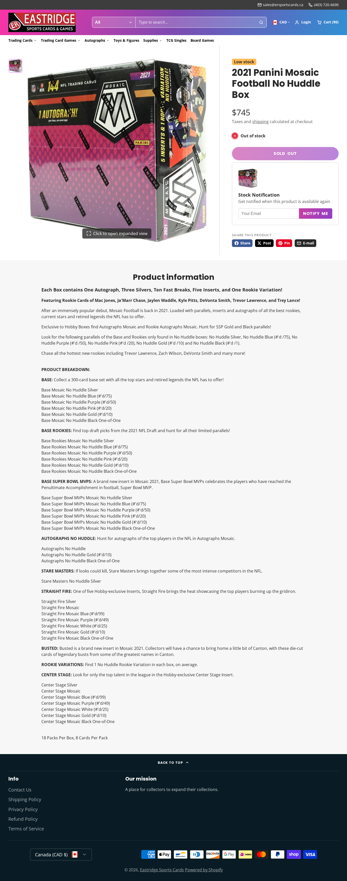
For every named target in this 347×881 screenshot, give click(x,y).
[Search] (261, 22)
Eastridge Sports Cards (162, 870)
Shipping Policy (24, 799)
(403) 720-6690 (326, 4)
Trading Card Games (58, 40)
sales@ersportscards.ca (283, 4)
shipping (260, 121)
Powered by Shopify (204, 870)
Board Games (202, 40)
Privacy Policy (23, 809)
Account (303, 22)
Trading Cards (20, 40)
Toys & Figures (126, 40)
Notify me (315, 214)
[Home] (42, 22)
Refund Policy (23, 819)
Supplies (150, 40)
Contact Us (19, 790)
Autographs (95, 40)
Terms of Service (26, 829)
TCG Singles (176, 40)
